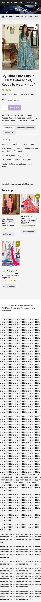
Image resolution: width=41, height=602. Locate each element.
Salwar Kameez (15, 118)
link (31, 475)
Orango (21, 9)
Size (4, 99)
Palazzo (5, 118)
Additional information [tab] (25, 128)
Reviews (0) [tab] (9, 132)
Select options (28, 231)
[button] (36, 28)
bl (0, 319)
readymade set (17, 121)
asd (28, 17)
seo (1, 534)
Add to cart (14, 108)
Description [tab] (9, 128)
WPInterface (6, 311)
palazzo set (6, 121)
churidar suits (31, 118)
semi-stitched (28, 121)
